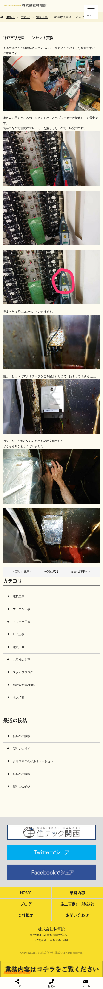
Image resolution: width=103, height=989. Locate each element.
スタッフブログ (23, 672)
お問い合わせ (77, 915)
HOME (10, 17)
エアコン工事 (21, 609)
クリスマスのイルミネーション (33, 761)
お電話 (52, 986)
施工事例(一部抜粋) (77, 904)
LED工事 (18, 634)
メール (86, 986)
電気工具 (18, 647)
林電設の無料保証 (24, 685)
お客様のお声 (21, 659)
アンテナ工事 (21, 622)
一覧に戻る (51, 571)
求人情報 (18, 697)
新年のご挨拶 (21, 736)
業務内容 (77, 892)
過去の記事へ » (80, 571)
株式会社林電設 (51, 929)
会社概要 (26, 915)
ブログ (25, 17)
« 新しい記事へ (22, 571)
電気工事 (42, 17)
